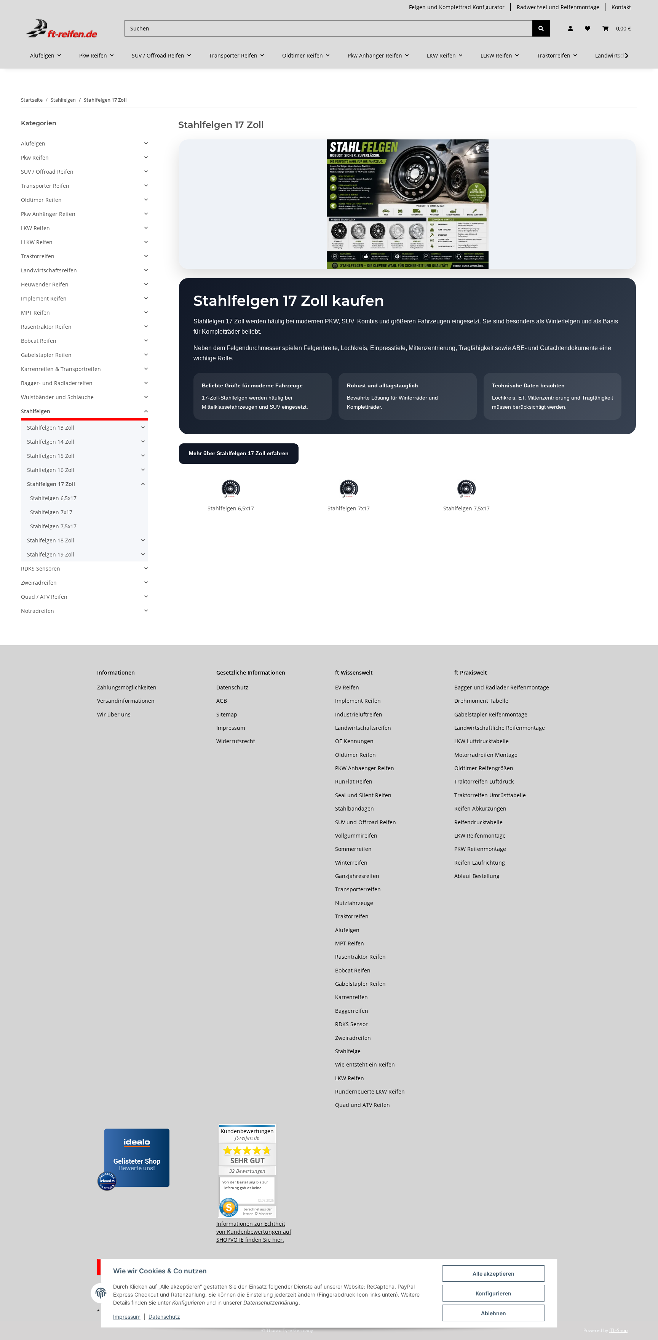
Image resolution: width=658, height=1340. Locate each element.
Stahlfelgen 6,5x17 (231, 508)
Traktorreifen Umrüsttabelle (490, 795)
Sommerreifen (353, 848)
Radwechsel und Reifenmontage (558, 7)
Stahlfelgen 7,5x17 (466, 508)
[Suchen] (541, 28)
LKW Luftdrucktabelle (481, 741)
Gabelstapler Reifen (46, 354)
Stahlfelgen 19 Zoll (50, 554)
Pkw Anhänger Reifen (48, 213)
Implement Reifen (44, 298)
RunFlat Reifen (353, 781)
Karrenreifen (351, 997)
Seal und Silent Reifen (363, 795)
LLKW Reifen (37, 242)
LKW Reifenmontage (480, 835)
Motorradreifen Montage (485, 754)
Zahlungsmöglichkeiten (127, 687)
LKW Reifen (35, 228)
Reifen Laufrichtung (479, 862)
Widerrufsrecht (235, 741)
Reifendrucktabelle (478, 822)
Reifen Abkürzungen (480, 808)
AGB (221, 700)
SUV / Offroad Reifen (47, 171)
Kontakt (621, 7)
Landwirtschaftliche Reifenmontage (499, 727)
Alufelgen (33, 143)
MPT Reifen (35, 312)
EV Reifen (347, 687)
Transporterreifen (358, 889)
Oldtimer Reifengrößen (483, 768)
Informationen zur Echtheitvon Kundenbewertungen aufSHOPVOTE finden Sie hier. (253, 1231)
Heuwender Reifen (45, 284)
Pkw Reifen (35, 157)
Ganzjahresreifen (357, 875)
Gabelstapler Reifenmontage (490, 714)
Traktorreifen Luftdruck (484, 781)
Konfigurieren (493, 1293)
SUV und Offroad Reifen (365, 822)
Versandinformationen (126, 700)
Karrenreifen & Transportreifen (61, 369)
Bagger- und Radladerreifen (57, 383)
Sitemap (226, 714)
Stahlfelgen (35, 411)
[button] (570, 28)
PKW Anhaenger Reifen (364, 768)
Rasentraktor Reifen (46, 326)
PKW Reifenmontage (480, 848)
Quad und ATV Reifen (362, 1104)
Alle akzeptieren (493, 1273)
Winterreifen (351, 862)
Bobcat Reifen (38, 340)
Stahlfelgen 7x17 (348, 508)
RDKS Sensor (351, 1024)
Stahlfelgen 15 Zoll (50, 455)
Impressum (127, 1316)
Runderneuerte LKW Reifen (370, 1091)
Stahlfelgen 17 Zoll (51, 484)
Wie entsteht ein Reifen (365, 1064)
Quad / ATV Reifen (44, 596)
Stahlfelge (348, 1051)
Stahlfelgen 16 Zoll (50, 469)
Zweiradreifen (39, 582)
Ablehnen (493, 1313)
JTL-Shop (618, 1330)
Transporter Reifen (45, 185)
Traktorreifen (37, 256)
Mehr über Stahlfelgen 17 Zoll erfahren (239, 453)
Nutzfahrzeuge (354, 903)
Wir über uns (114, 714)
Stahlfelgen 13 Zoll (50, 427)
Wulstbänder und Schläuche (57, 397)
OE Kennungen (354, 741)
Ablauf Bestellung (477, 875)
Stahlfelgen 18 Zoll (50, 540)
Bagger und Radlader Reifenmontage (501, 687)
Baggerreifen (351, 1010)
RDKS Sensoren (40, 568)
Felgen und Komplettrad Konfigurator (457, 7)
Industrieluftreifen (358, 714)
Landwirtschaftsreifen (49, 270)
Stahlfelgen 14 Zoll (50, 441)
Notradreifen (37, 610)
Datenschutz (164, 1316)
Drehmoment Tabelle (481, 700)
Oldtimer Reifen (41, 199)
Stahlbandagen (354, 808)
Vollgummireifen (356, 835)
